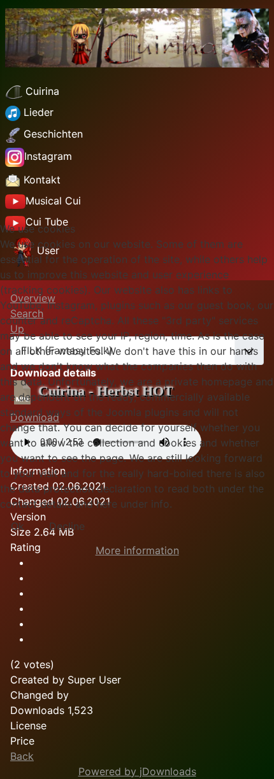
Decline (67, 526)
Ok (17, 526)
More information (137, 550)
